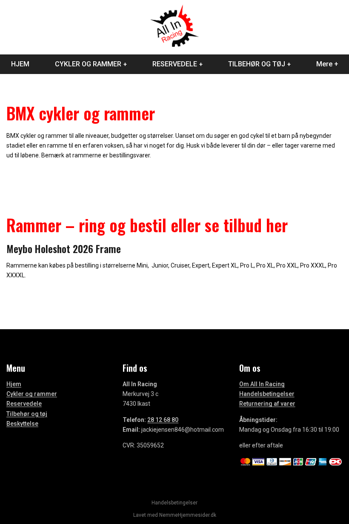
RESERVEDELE (174, 64)
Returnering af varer (267, 403)
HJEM (20, 64)
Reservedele (24, 403)
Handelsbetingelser (267, 393)
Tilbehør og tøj (26, 413)
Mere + (327, 64)
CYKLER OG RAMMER (88, 64)
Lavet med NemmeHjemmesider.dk (174, 515)
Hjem (13, 384)
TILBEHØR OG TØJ (256, 64)
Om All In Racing (262, 384)
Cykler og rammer (31, 393)
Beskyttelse (22, 423)
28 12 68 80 (162, 419)
